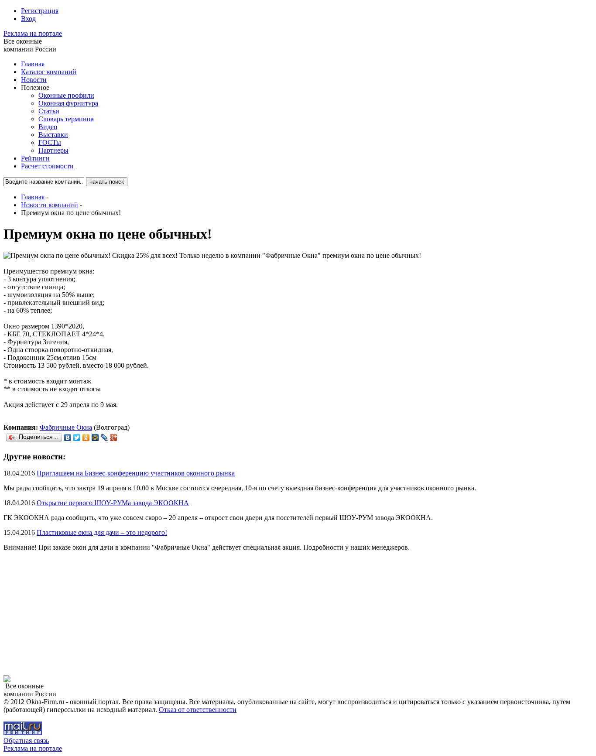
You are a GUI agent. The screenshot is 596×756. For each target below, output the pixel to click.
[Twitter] (77, 437)
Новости (34, 79)
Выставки (53, 134)
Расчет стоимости (47, 166)
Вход (28, 18)
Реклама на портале (32, 33)
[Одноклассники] (86, 437)
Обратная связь (26, 740)
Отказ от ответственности (197, 709)
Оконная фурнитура (68, 103)
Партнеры (53, 150)
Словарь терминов (66, 119)
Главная (33, 64)
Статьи (48, 111)
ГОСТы (49, 142)
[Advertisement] (58, 612)
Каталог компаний (48, 71)
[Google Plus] (113, 437)
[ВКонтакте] (67, 437)
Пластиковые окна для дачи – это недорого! (102, 532)
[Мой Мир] (95, 437)
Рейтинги (35, 158)
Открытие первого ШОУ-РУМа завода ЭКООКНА (113, 502)
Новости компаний (49, 205)
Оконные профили (66, 95)
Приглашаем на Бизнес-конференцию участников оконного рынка (136, 473)
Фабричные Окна (66, 427)
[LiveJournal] (104, 437)
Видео (47, 126)
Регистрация (39, 10)
